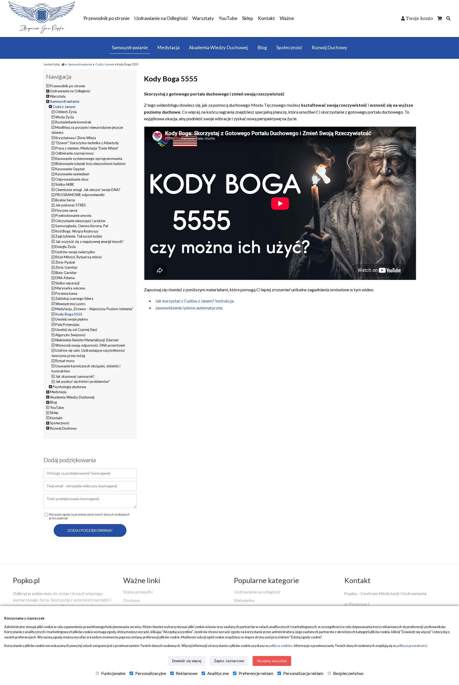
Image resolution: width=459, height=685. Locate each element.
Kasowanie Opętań (70, 169)
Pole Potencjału (67, 324)
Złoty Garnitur (66, 267)
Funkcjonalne (113, 673)
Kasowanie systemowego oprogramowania (88, 158)
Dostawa (131, 600)
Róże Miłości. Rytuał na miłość (78, 257)
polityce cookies (280, 646)
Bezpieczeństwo (348, 673)
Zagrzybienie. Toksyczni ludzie (78, 236)
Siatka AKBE (64, 184)
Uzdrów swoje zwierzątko (75, 252)
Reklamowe (186, 673)
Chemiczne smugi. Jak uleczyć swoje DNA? (87, 190)
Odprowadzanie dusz (71, 179)
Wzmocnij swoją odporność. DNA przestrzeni (90, 345)
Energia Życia (65, 246)
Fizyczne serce (66, 210)
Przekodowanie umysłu (73, 215)
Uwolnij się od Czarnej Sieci (76, 329)
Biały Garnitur (66, 273)
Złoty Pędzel (65, 262)
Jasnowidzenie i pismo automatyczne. (189, 307)
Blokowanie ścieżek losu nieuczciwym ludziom (90, 163)
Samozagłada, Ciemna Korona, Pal (81, 226)
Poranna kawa (66, 293)
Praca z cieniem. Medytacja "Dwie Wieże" (86, 148)
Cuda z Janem (104, 64)
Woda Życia (64, 117)
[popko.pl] (41, 31)
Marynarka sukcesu (70, 288)
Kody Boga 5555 (68, 314)
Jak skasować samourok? (75, 376)
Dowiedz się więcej (186, 661)
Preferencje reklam (256, 673)
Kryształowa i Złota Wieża (75, 138)
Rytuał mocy (65, 361)
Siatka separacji (67, 283)
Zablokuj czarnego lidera (74, 298)
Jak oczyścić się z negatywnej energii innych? (89, 241)
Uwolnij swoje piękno (71, 319)
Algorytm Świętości (70, 335)
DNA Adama (65, 278)
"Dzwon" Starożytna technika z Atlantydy (87, 143)
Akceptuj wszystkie (272, 661)
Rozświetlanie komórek (73, 122)
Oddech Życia (66, 112)
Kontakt (357, 580)
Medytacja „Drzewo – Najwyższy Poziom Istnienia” (94, 309)
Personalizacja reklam (303, 673)
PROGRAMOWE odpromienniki (79, 195)
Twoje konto (419, 18)
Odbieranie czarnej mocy (74, 153)
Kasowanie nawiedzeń (72, 174)
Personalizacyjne (150, 673)
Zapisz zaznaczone (229, 661)
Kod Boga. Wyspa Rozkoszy (77, 231)
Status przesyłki (137, 591)
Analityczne (218, 673)
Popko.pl (26, 580)
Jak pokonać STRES (70, 205)
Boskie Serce (65, 200)
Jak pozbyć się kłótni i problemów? (82, 381)
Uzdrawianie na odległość (257, 591)
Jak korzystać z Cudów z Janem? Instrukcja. (194, 300)
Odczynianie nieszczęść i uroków (80, 221)
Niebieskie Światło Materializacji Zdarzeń (86, 340)
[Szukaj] (448, 18)
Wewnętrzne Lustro (70, 304)
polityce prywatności (411, 646)
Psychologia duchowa (69, 387)
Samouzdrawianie (80, 64)
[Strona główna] (63, 64)
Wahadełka (244, 600)
